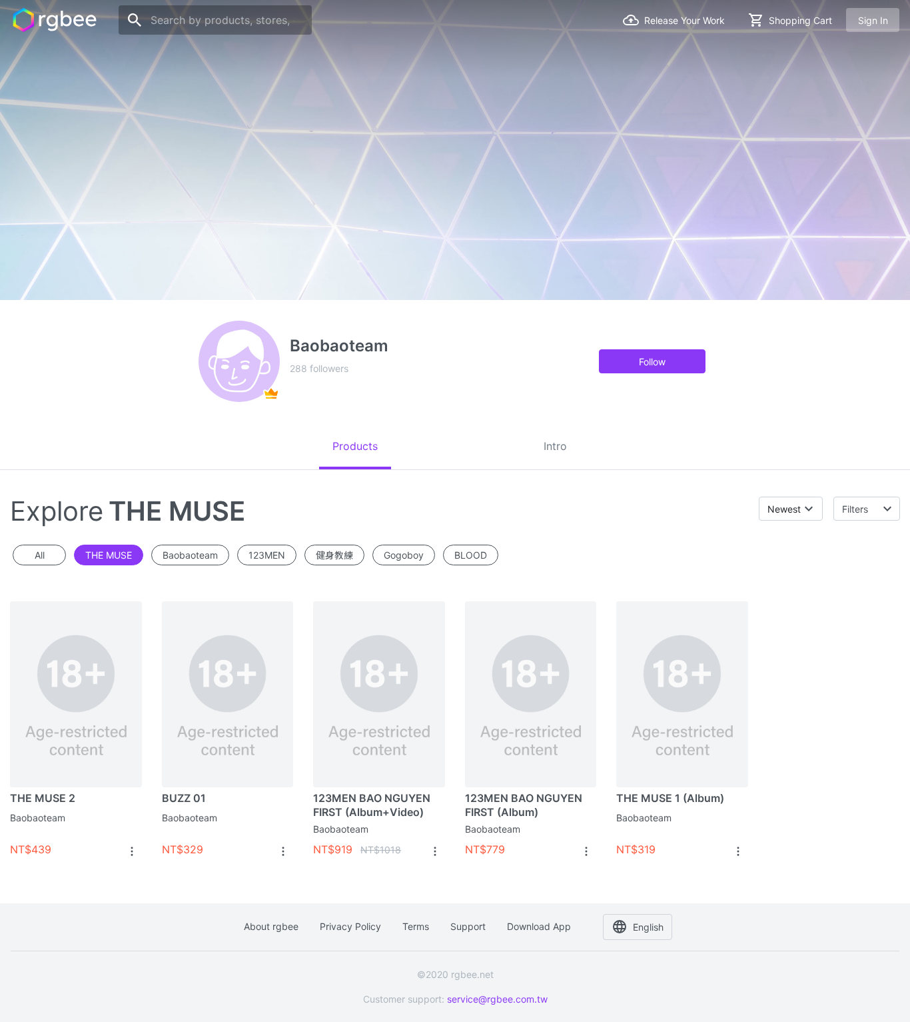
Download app (539, 926)
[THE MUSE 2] (76, 693)
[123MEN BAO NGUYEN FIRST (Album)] (531, 693)
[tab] (355, 446)
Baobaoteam (37, 817)
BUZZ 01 (184, 798)
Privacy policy (350, 926)
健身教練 (334, 555)
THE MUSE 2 (42, 798)
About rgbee (271, 926)
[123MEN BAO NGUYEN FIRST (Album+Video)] (379, 693)
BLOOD (470, 555)
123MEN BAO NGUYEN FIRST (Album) (523, 805)
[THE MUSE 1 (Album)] (682, 693)
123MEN (266, 555)
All (40, 555)
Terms (415, 926)
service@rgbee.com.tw (497, 999)
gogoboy (404, 555)
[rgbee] (55, 20)
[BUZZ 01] (228, 693)
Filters (855, 509)
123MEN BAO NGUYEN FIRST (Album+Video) (371, 805)
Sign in (873, 20)
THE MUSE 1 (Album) (670, 798)
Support (468, 926)
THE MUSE (108, 555)
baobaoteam (190, 555)
